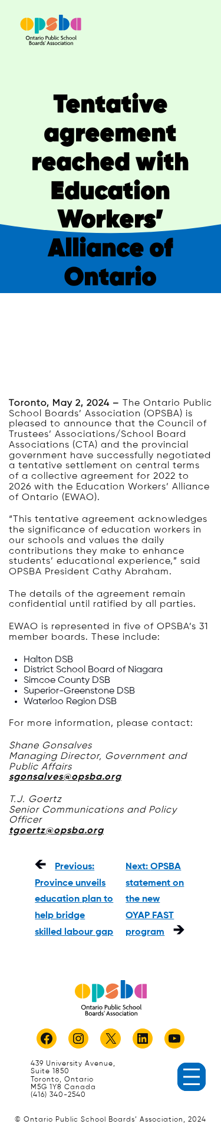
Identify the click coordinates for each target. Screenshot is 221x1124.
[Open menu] (191, 1077)
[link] (50, 30)
